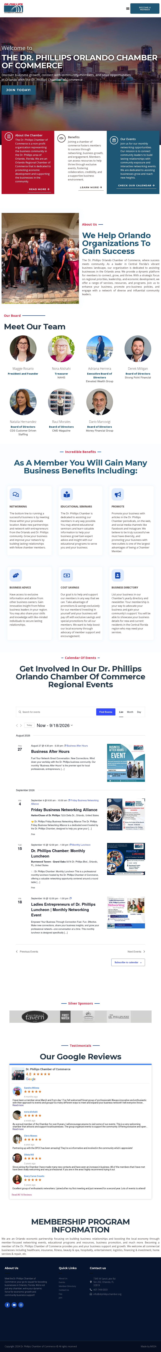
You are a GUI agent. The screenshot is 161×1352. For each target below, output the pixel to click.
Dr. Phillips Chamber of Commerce (48, 1069)
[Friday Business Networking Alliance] (126, 814)
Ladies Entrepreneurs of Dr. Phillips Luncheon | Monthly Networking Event (63, 909)
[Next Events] (21, 725)
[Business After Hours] (126, 763)
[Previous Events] (17, 725)
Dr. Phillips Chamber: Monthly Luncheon (58, 853)
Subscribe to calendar (126, 962)
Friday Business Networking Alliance (64, 809)
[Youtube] (14, 1305)
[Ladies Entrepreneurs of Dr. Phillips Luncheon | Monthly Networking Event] (126, 912)
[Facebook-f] (7, 1305)
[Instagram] (21, 1305)
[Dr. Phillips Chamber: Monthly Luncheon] (126, 859)
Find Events (105, 711)
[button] (127, 8)
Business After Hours (50, 751)
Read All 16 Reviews (22, 1194)
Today (29, 725)
